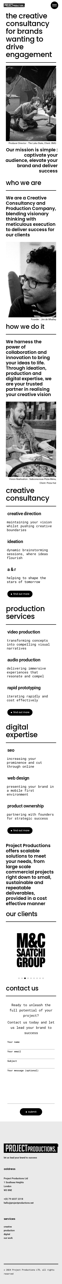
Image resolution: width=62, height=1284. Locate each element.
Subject (12, 1060)
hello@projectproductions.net (19, 1203)
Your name (13, 1041)
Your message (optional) (23, 1070)
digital (7, 1234)
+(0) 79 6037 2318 (13, 1199)
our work (8, 1238)
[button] (18, 978)
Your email (14, 1051)
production (9, 1230)
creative (8, 1226)
